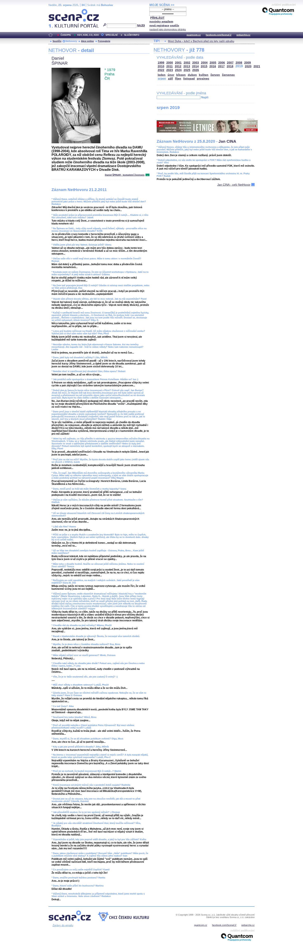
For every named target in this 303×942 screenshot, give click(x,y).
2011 (169, 66)
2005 (213, 62)
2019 (239, 66)
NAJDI (141, 25)
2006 (221, 62)
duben (192, 74)
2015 (204, 66)
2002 (187, 62)
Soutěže (57, 41)
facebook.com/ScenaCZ (218, 35)
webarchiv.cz (243, 35)
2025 (187, 70)
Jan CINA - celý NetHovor (233, 184)
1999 (161, 62)
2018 (230, 66)
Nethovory (71, 41)
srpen (162, 78)
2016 (212, 66)
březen (181, 74)
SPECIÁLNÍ (111, 35)
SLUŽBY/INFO (131, 35)
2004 (204, 62)
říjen (178, 78)
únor (171, 74)
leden (162, 74)
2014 (195, 66)
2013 (186, 66)
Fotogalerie (104, 41)
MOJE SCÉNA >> (161, 5)
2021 (257, 66)
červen (215, 74)
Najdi (204, 97)
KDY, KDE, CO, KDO (88, 35)
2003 (195, 62)
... (147, 175)
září (170, 78)
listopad (189, 78)
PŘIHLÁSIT (157, 17)
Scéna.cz (55, 10)
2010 (161, 66)
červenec (228, 74)
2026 (195, 70)
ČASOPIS (66, 35)
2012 (178, 66)
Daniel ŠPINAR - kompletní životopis (124, 175)
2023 (169, 70)
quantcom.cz (194, 35)
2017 (221, 66)
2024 (178, 70)
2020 (248, 66)
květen (203, 74)
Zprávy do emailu (63, 925)
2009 (247, 62)
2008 (239, 62)
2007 (230, 62)
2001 (178, 62)
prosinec (203, 78)
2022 (161, 70)
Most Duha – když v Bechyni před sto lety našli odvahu (201, 41)
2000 (169, 62)
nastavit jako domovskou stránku (167, 29)
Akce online (87, 41)
